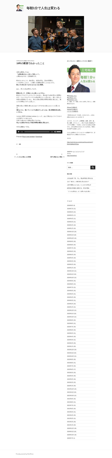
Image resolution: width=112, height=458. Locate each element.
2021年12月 (70, 389)
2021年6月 (70, 408)
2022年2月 (70, 382)
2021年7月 (70, 405)
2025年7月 (70, 248)
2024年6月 (70, 290)
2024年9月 (70, 280)
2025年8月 (70, 244)
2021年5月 (70, 412)
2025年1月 (70, 267)
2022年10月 (70, 356)
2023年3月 (70, 339)
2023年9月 (70, 320)
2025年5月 (70, 254)
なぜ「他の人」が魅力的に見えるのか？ (78, 181)
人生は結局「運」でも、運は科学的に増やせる (80, 178)
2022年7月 (70, 366)
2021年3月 (70, 418)
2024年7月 (70, 287)
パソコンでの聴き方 (72, 111)
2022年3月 (70, 379)
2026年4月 (70, 218)
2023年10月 (70, 316)
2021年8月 (70, 402)
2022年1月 (70, 385)
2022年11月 (70, 353)
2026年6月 (70, 212)
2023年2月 (70, 343)
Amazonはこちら (72, 99)
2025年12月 (70, 231)
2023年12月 (70, 310)
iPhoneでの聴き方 (72, 107)
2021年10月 (70, 395)
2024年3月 (70, 300)
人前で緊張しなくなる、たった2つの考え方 (79, 185)
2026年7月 (70, 208)
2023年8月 (70, 323)
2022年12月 (70, 349)
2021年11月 (70, 392)
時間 (20, 144)
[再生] (19, 132)
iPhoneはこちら (72, 95)
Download (39, 136)
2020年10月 (70, 434)
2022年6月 (70, 369)
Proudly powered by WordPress (24, 454)
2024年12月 (70, 271)
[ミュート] (55, 132)
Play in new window (28, 136)
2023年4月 (70, 336)
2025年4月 (70, 257)
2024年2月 (70, 303)
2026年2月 (70, 225)
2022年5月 (70, 372)
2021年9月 (70, 398)
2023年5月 (70, 333)
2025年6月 (70, 251)
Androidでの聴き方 (72, 109)
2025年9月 (70, 241)
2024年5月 (70, 294)
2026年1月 (70, 228)
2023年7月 (70, 326)
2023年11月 (70, 313)
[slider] (59, 131)
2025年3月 (70, 261)
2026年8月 (70, 205)
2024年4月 (70, 297)
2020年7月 (70, 438)
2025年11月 (70, 235)
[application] (39, 131)
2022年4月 (70, 375)
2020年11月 (70, 431)
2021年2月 (70, 421)
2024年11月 (70, 274)
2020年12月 (70, 428)
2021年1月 (70, 425)
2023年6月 (70, 330)
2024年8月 (70, 284)
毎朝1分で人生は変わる (43, 8)
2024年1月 (70, 307)
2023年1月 (70, 346)
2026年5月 (70, 215)
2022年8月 (70, 362)
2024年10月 (70, 277)
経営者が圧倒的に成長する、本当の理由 (78, 188)
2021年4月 (70, 415)
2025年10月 (70, 238)
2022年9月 (70, 359)
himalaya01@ (30, 60)
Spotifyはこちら (72, 97)
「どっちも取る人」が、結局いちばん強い (78, 191)
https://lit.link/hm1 (72, 155)
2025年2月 (70, 264)
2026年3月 (70, 221)
